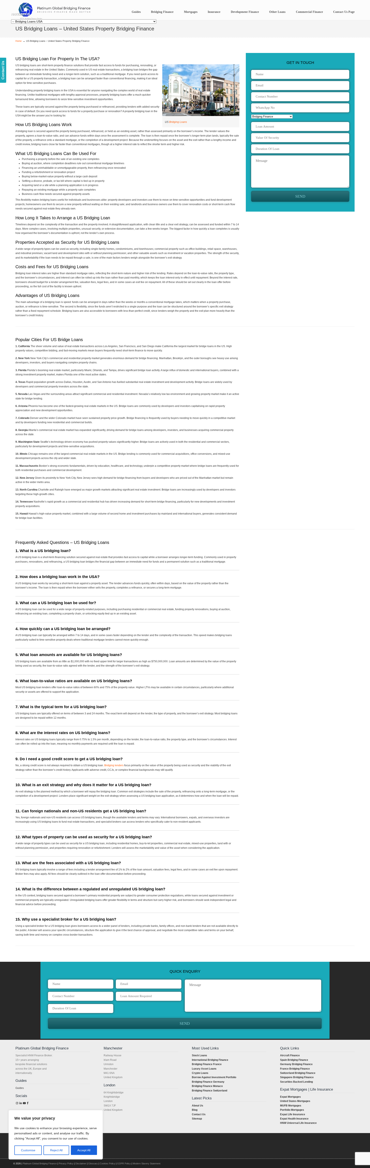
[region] (56, 1134)
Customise (28, 1150)
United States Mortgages (295, 1101)
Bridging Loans (178, 121)
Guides (19, 1088)
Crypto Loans (200, 1073)
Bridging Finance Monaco (207, 1086)
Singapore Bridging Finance (297, 1077)
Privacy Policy (66, 1163)
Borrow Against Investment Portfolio (214, 1077)
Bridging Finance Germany (208, 1081)
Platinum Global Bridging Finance (40, 1163)
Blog (194, 1109)
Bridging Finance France (207, 1064)
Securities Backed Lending (296, 1081)
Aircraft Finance (290, 1055)
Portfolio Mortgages (292, 1109)
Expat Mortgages (290, 1096)
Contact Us (199, 1114)
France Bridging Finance (295, 1068)
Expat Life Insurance (292, 1114)
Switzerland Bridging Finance (297, 1073)
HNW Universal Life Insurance (298, 1122)
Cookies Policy (107, 1163)
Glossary (93, 1163)
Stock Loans (199, 1055)
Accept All (83, 1150)
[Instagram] (17, 1103)
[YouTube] (24, 1103)
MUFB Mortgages (290, 1105)
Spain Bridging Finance (294, 1059)
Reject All (56, 1150)
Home (18, 41)
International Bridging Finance (210, 1059)
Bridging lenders (114, 765)
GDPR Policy (124, 1163)
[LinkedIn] (20, 1103)
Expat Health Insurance (294, 1118)
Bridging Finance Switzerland (209, 1090)
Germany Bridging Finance (296, 1064)
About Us (197, 1105)
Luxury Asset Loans (204, 1068)
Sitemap (197, 1118)
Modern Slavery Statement (146, 1163)
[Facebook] (27, 1103)
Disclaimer (80, 1163)
